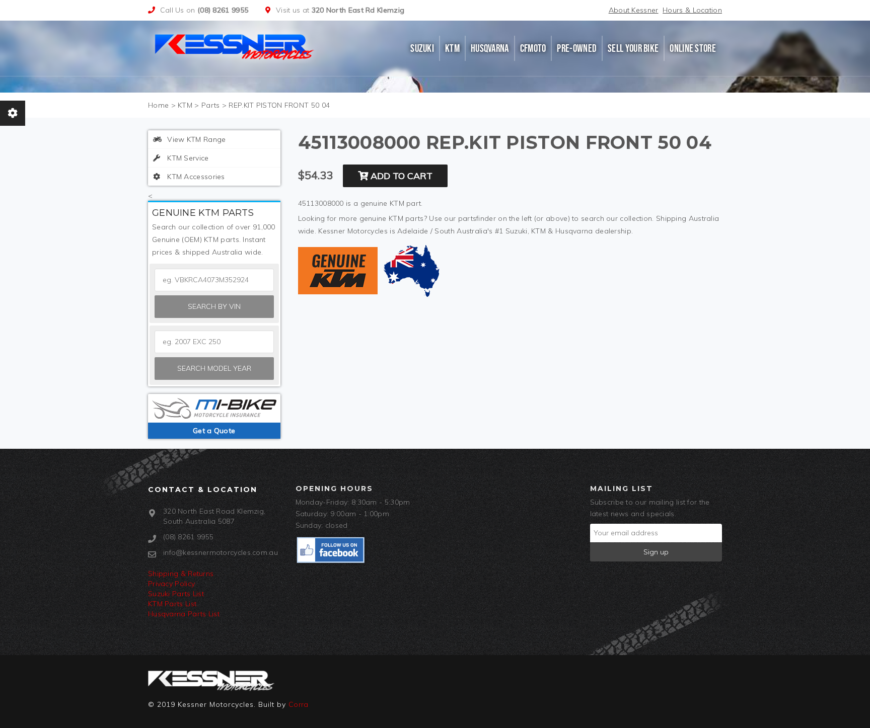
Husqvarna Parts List (184, 613)
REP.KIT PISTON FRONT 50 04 (279, 105)
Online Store (693, 48)
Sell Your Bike (633, 48)
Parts (210, 105)
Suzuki (422, 48)
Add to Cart (400, 176)
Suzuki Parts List (176, 593)
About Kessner (634, 10)
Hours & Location (692, 10)
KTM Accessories (195, 176)
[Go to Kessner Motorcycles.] (158, 105)
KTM (452, 48)
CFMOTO (533, 48)
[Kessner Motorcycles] (235, 46)
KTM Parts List (172, 603)
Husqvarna (490, 48)
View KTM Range (195, 139)
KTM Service (187, 158)
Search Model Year (214, 368)
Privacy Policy (171, 583)
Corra (298, 704)
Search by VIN (214, 306)
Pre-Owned (577, 48)
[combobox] (214, 342)
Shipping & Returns (180, 573)
